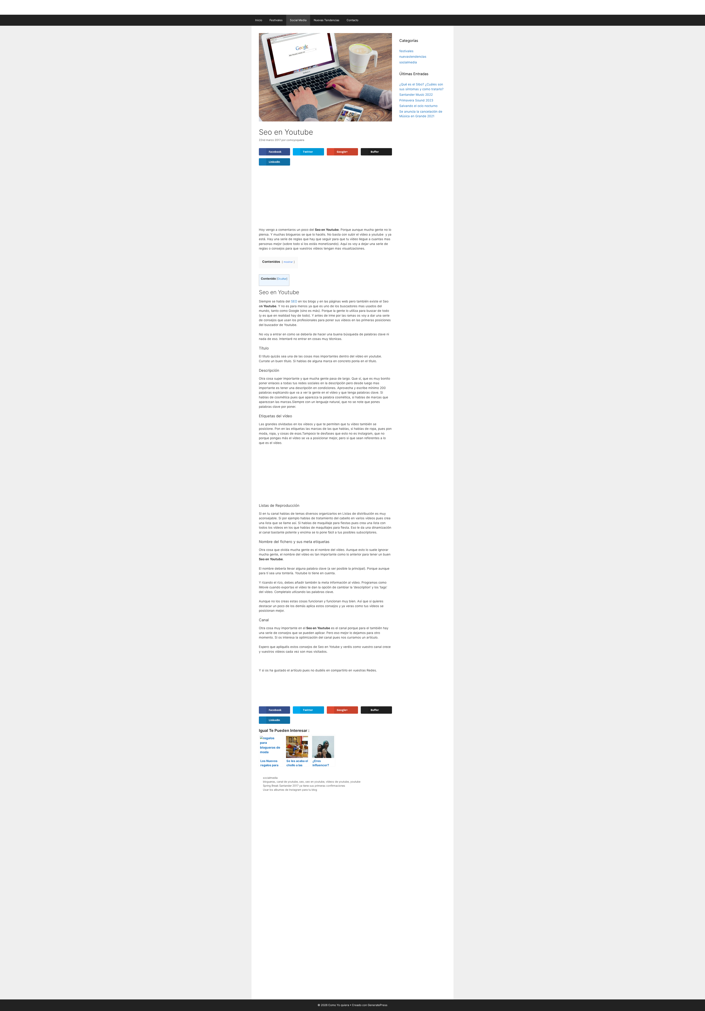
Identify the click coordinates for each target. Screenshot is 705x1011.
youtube (355, 781)
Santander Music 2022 (416, 94)
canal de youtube (287, 781)
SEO (294, 301)
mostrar (288, 261)
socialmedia (270, 777)
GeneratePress (377, 1005)
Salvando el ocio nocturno (418, 106)
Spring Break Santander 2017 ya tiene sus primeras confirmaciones (304, 785)
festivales (406, 51)
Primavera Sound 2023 (416, 100)
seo (301, 781)
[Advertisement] (325, 200)
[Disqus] (325, 849)
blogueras (269, 781)
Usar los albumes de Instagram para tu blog (290, 789)
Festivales (276, 20)
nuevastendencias (412, 56)
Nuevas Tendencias (326, 20)
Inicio (258, 20)
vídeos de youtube (337, 781)
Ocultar (282, 278)
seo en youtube (314, 781)
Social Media (298, 20)
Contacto (352, 20)
